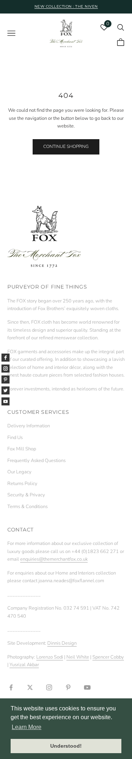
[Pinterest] (5, 379)
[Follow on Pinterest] (68, 687)
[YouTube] (5, 401)
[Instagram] (5, 368)
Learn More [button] (26, 727)
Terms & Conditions (27, 506)
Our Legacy (19, 472)
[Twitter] (5, 390)
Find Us (15, 437)
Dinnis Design (62, 643)
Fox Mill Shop (21, 449)
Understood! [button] (66, 746)
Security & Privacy (26, 495)
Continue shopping (66, 146)
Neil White (77, 657)
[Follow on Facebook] (11, 687)
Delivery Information (28, 426)
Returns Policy (22, 483)
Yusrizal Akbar (24, 664)
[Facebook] (5, 357)
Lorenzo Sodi (49, 657)
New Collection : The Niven (66, 6)
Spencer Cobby (108, 657)
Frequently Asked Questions (36, 460)
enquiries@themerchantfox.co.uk (54, 559)
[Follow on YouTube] (87, 687)
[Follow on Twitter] (30, 687)
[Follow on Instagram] (49, 687)
